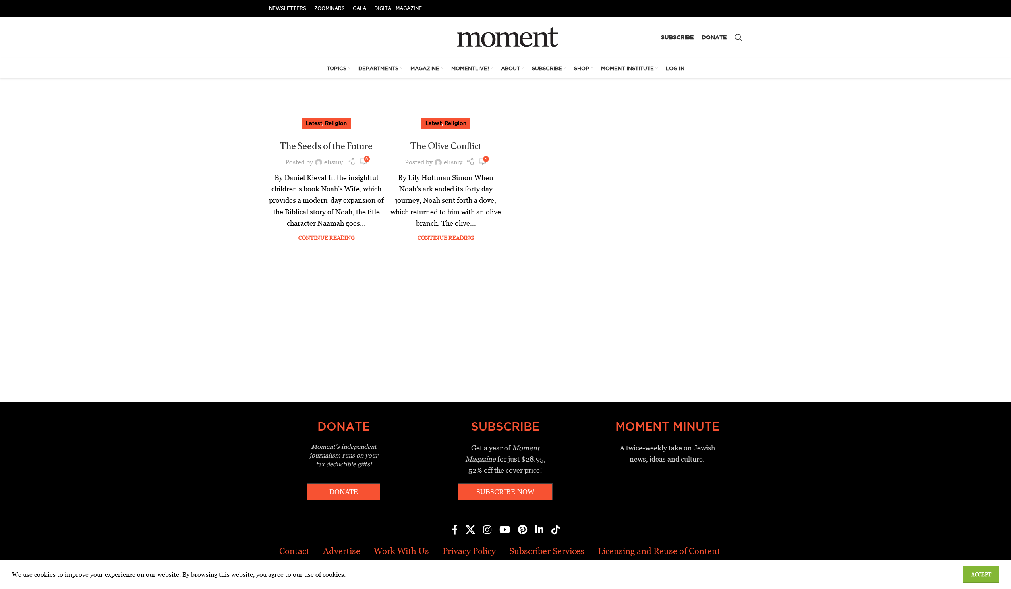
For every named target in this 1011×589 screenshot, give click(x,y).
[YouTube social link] (504, 530)
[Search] (738, 37)
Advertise (341, 551)
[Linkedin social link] (539, 530)
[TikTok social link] (555, 530)
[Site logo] (505, 36)
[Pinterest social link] (522, 530)
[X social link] (470, 530)
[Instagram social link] (487, 530)
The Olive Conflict (445, 146)
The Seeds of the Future (326, 146)
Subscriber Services (546, 551)
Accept (981, 574)
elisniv (333, 162)
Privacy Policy (469, 551)
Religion (336, 123)
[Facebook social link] (455, 530)
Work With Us (401, 551)
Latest (314, 123)
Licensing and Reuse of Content (659, 551)
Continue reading (326, 238)
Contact (294, 551)
